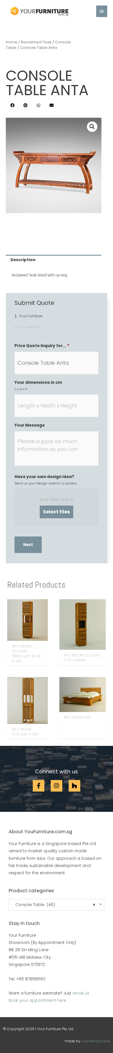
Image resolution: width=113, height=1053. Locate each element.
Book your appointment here (37, 1000)
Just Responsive (95, 1041)
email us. (81, 993)
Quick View (28, 636)
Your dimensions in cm (38, 382)
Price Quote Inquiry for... (41, 345)
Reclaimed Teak (36, 42)
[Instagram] (56, 786)
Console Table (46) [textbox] (53, 905)
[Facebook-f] (38, 786)
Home (11, 42)
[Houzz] (74, 786)
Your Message (29, 425)
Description (22, 260)
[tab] (53, 260)
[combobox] (56, 905)
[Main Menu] (101, 11)
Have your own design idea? (44, 477)
